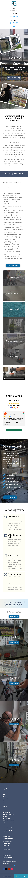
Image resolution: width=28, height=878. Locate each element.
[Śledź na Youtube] (9, 869)
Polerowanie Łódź (7, 825)
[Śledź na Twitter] (6, 869)
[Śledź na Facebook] (4, 869)
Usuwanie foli (14, 309)
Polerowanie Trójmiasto (9, 827)
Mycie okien (6, 816)
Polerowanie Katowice (9, 823)
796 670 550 (14, 16)
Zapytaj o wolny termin (13, 265)
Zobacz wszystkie (14, 616)
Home (4, 794)
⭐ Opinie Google (21, 876)
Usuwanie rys (14, 278)
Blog (4, 801)
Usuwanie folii (6, 818)
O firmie (5, 796)
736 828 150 (14, 23)
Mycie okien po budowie (14, 325)
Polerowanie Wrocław (8, 820)
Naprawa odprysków (14, 293)
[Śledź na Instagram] (12, 869)
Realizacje (5, 798)
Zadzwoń (7, 876)
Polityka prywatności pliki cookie (9, 865)
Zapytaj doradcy (10, 497)
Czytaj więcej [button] (7, 424)
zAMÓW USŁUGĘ (14, 78)
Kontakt (5, 803)
